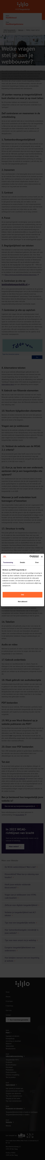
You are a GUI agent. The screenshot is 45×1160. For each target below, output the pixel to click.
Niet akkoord (22, 601)
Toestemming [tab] (8, 562)
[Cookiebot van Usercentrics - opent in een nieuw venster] (30, 556)
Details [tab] (22, 562)
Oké (22, 595)
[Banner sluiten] (42, 556)
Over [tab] (37, 562)
